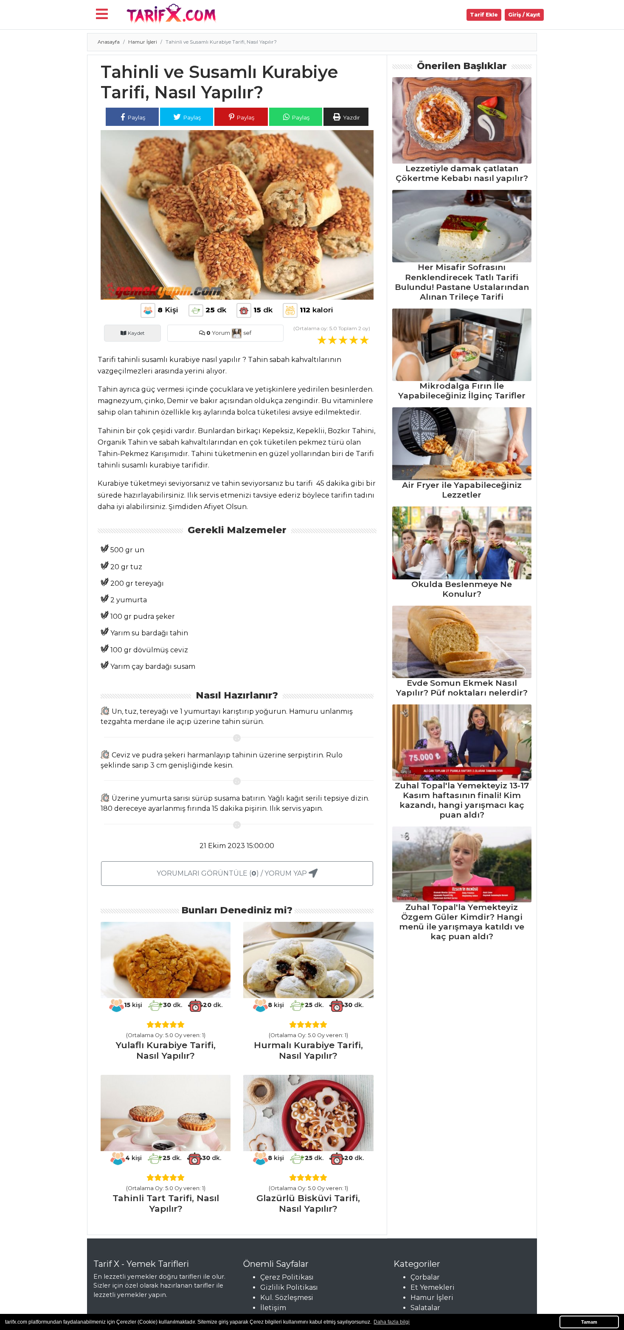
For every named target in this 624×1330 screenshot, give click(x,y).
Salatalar (425, 1308)
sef (246, 333)
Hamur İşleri (142, 42)
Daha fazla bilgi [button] (392, 1322)
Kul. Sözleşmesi (286, 1298)
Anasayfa (109, 42)
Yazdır (351, 117)
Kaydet (135, 333)
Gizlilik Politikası (289, 1287)
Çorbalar (425, 1277)
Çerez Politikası (287, 1277)
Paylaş (135, 117)
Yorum (218, 333)
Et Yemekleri (432, 1287)
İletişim (273, 1308)
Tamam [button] (589, 1321)
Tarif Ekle (484, 14)
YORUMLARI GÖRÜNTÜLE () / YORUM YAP (233, 873)
